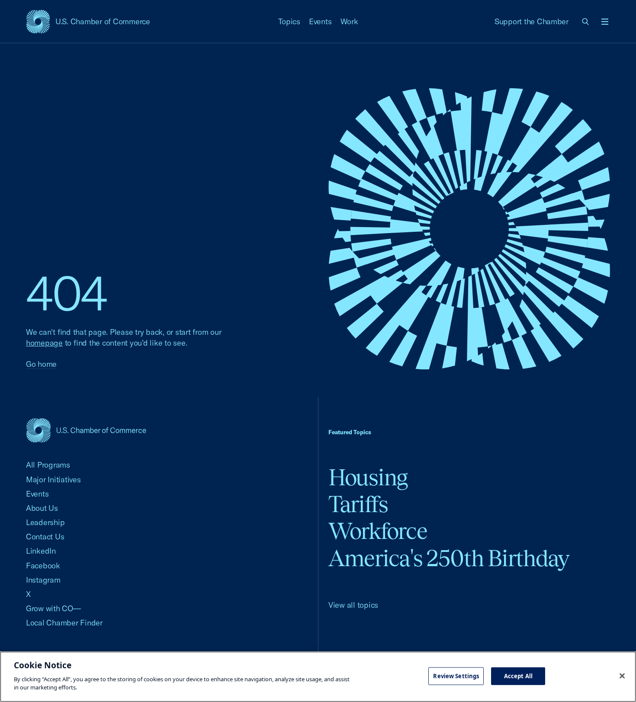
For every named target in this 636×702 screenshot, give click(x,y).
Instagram (43, 580)
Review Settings (456, 676)
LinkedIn (41, 551)
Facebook (43, 566)
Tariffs (358, 504)
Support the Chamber (532, 21)
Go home (41, 364)
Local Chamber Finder (64, 623)
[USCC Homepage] (86, 430)
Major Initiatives (53, 479)
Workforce (377, 531)
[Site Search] (586, 21)
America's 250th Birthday (448, 558)
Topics (289, 21)
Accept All (518, 676)
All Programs (48, 465)
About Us (42, 508)
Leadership (45, 522)
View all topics (353, 605)
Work (349, 21)
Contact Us (45, 537)
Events (320, 21)
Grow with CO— (53, 608)
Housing (368, 477)
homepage (44, 343)
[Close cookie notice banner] (622, 675)
